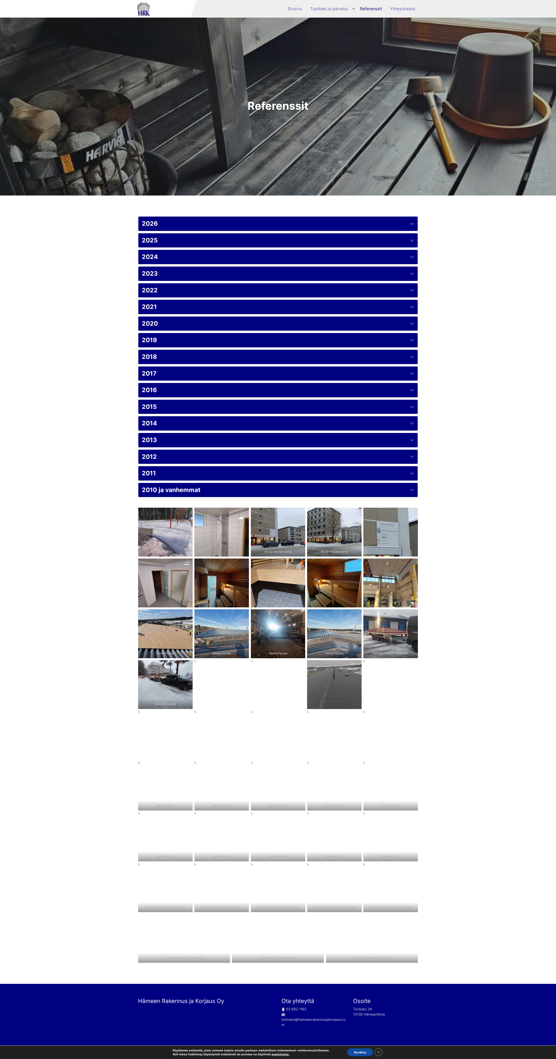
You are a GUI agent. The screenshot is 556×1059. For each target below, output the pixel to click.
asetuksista (280, 1054)
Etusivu (295, 8)
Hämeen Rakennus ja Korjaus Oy (181, 1001)
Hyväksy (360, 1052)
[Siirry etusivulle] (143, 8)
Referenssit (371, 8)
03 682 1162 (295, 1009)
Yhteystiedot (402, 8)
